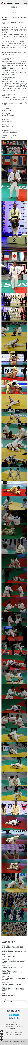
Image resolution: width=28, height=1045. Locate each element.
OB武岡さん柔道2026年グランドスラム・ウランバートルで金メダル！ (13, 972)
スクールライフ (19, 1024)
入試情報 (7, 1026)
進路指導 (13, 1026)
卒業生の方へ (10, 1034)
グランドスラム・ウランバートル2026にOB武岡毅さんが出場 (13, 978)
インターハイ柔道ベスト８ (8, 956)
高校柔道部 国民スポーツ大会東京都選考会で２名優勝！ (13, 989)
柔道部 (22, 22)
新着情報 (14, 22)
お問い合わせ (19, 1026)
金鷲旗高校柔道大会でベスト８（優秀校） (11, 967)
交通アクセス (9, 1032)
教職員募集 (18, 1034)
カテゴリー (4, 999)
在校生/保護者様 (18, 1032)
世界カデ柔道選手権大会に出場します (11, 984)
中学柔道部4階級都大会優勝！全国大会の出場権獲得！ (13, 961)
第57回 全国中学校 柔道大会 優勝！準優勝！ (12, 947)
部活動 (3, 23)
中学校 (18, 22)
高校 (6, 23)
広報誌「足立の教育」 (10, 1024)
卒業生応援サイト (14, 1028)
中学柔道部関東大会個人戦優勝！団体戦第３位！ (13, 951)
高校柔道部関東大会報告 (8, 995)
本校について (16, 1022)
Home (10, 1022)
